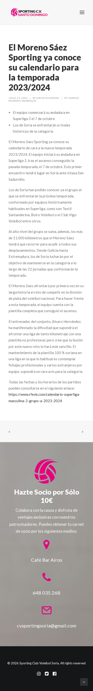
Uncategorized (47, 97)
